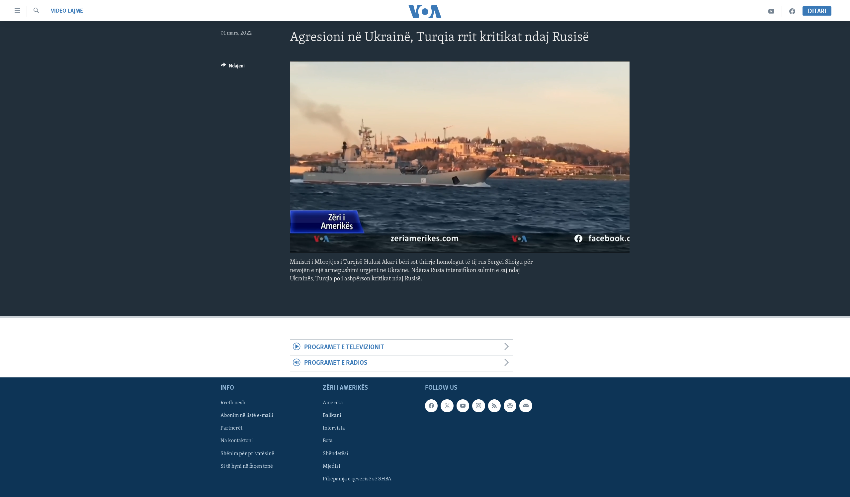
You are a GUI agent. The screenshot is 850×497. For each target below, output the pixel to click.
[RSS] (494, 405)
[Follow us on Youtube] (463, 405)
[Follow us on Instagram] (478, 405)
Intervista (334, 428)
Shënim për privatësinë (247, 453)
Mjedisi (331, 466)
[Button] (233, 67)
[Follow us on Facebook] (431, 405)
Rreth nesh (232, 403)
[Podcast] (510, 405)
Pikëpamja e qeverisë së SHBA (357, 478)
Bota (328, 441)
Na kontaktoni (236, 441)
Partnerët (231, 428)
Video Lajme (67, 11)
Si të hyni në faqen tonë (246, 466)
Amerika (333, 403)
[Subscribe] (525, 405)
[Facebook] (792, 11)
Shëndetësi (335, 453)
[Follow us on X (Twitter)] (447, 405)
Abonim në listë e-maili (246, 415)
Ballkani (332, 415)
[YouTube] (771, 11)
